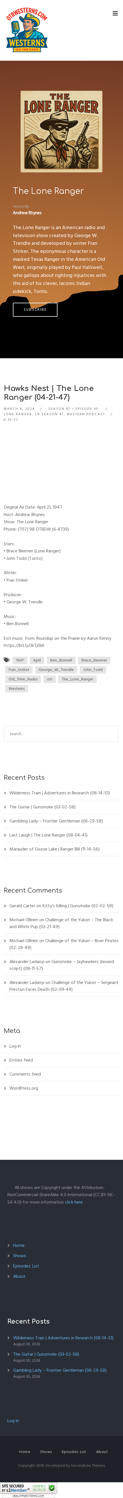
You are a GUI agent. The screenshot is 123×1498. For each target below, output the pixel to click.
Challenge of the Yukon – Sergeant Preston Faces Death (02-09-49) (63, 986)
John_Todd (93, 669)
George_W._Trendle (56, 669)
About (19, 1276)
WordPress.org (23, 1088)
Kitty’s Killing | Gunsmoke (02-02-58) (77, 906)
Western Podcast (86, 414)
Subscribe (35, 309)
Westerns (17, 688)
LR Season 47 (49, 414)
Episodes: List (26, 1266)
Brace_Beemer (94, 660)
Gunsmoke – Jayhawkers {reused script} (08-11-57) (61, 965)
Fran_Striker (19, 669)
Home (19, 1245)
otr (49, 679)
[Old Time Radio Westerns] (27, 30)
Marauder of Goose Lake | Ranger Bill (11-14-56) (54, 849)
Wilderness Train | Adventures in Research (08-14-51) (59, 793)
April (37, 660)
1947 (20, 660)
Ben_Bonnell (61, 660)
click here (74, 1202)
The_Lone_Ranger (77, 679)
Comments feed (25, 1074)
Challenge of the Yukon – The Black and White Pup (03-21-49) (61, 923)
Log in (15, 1046)
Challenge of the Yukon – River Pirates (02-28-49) (63, 944)
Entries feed (21, 1060)
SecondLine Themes (88, 1465)
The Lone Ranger (48, 191)
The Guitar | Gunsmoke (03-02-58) (42, 807)
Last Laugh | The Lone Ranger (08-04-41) (48, 835)
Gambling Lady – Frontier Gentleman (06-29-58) (56, 821)
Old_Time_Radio (23, 679)
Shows (19, 1255)
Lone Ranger (18, 414)
